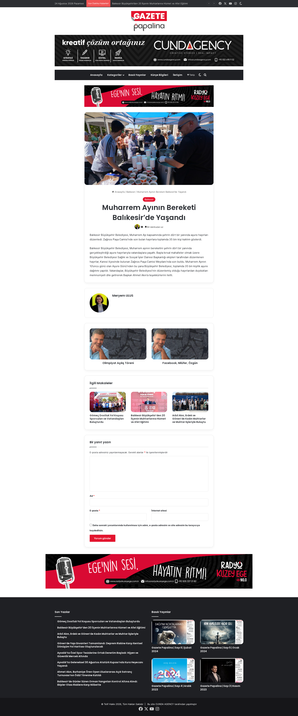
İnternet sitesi (159, 510)
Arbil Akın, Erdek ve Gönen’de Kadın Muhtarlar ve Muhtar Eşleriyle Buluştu (152, 3)
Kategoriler (114, 75)
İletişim (177, 75)
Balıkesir (130, 191)
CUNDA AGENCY (165, 704)
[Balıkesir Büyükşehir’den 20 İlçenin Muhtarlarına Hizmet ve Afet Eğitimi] (149, 402)
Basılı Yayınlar (137, 75)
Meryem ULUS (122, 295)
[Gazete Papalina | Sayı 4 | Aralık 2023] (173, 670)
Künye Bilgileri (159, 75)
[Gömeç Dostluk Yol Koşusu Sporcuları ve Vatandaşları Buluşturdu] (108, 402)
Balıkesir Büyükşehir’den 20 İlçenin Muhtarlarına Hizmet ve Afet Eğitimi (148, 419)
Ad (92, 495)
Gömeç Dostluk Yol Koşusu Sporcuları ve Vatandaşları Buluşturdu (107, 419)
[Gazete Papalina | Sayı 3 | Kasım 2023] (221, 670)
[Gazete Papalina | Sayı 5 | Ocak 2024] (221, 632)
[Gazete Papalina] (149, 21)
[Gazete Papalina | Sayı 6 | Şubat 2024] (173, 632)
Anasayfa (96, 75)
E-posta (95, 510)
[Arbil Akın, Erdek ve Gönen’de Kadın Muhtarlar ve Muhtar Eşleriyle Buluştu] (190, 402)
